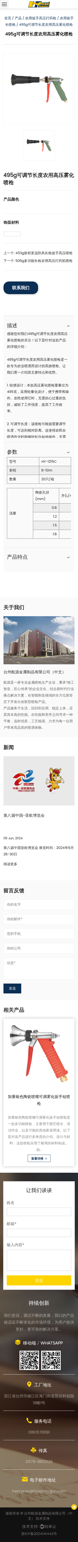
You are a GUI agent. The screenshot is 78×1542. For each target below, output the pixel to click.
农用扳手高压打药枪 (40, 18)
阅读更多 (10, 864)
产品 (18, 18)
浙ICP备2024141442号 (39, 1533)
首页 (7, 18)
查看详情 (37, 1158)
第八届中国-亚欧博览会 (24, 815)
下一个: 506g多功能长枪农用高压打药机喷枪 (38, 260)
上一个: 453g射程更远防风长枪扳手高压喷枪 (38, 253)
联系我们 (20, 288)
